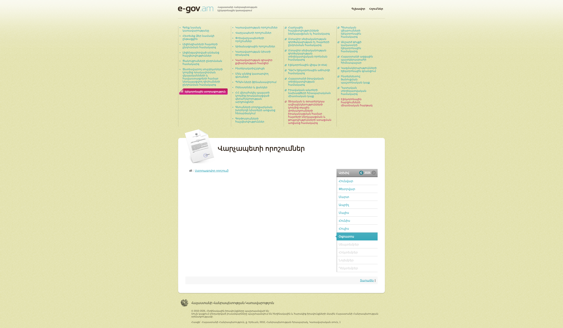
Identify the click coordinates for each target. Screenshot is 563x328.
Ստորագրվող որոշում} (211, 170)
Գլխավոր (358, 8)
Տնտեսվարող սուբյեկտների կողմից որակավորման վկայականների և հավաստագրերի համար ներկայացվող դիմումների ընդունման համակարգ (203, 77)
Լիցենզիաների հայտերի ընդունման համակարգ (200, 46)
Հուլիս (344, 228)
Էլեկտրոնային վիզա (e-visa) (307, 64)
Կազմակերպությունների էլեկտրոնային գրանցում (359, 69)
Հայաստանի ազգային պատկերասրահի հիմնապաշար (357, 59)
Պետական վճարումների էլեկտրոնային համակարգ (351, 32)
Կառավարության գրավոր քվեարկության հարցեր (253, 62)
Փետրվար (347, 189)
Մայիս (344, 212)
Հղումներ (376, 8)
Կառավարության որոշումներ (256, 27)
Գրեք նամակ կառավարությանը (196, 29)
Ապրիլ (344, 205)
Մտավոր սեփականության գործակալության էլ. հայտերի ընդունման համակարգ (308, 42)
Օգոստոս (346, 236)
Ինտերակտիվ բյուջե (250, 68)
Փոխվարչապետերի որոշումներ (249, 40)
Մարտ (344, 197)
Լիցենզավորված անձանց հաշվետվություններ (201, 54)
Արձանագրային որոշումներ (255, 46)
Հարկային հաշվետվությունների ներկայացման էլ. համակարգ (309, 30)
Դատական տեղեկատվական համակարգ (353, 90)
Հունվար (346, 181)
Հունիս (344, 220)
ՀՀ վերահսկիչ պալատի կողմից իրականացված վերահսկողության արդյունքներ (252, 97)
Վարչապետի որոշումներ (253, 32)
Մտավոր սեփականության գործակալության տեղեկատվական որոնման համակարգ (307, 55)
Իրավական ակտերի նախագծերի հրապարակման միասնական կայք (309, 93)
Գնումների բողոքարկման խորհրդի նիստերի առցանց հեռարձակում (255, 110)
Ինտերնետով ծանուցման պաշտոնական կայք (355, 79)
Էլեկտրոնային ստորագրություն (205, 91)
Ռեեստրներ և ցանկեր (251, 87)
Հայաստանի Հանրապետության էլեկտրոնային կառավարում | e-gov (217, 10)
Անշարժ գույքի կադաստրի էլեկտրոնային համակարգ (351, 46)
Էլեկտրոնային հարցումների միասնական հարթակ (357, 102)
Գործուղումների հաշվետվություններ (249, 120)
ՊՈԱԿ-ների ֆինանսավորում (255, 82)
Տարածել (367, 280)
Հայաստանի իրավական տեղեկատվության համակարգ (306, 81)
